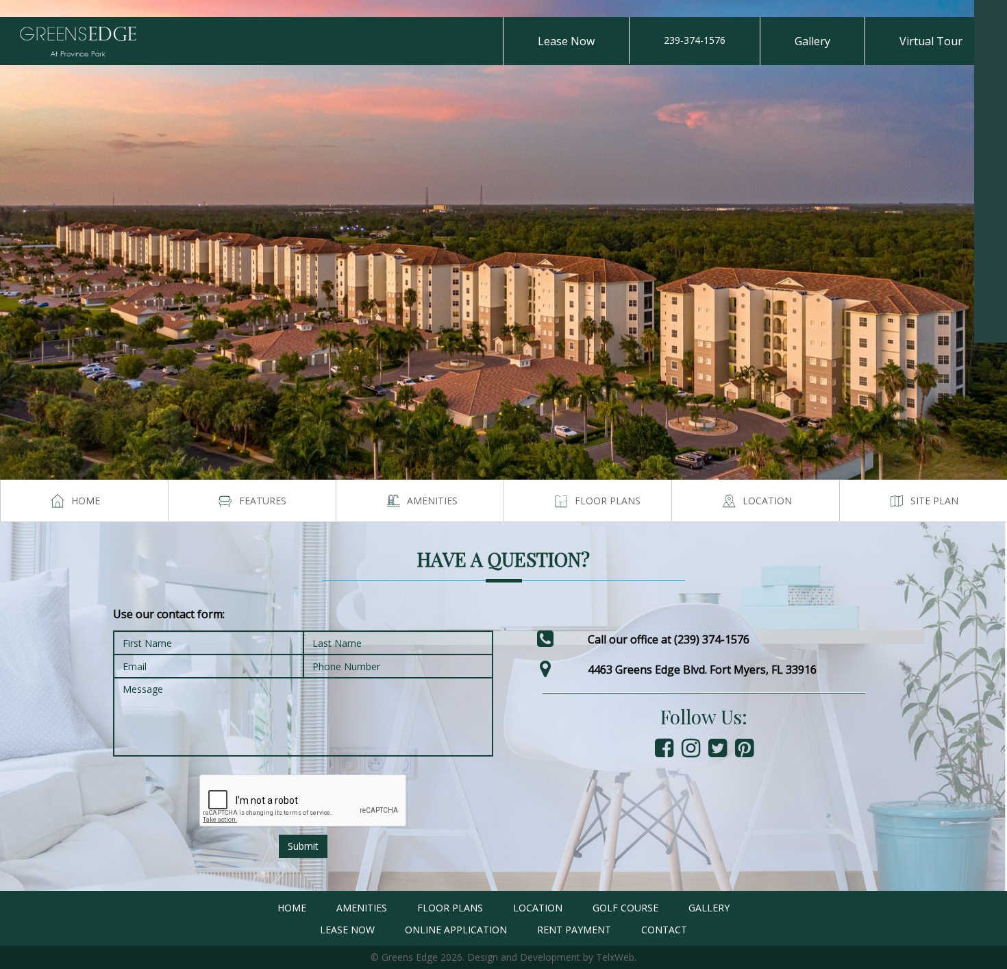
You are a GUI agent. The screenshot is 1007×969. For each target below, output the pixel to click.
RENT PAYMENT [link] (574, 929)
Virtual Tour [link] (930, 41)
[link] (990, 16)
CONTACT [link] (664, 929)
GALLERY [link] (709, 907)
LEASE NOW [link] (347, 929)
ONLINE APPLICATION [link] (456, 929)
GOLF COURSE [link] (625, 907)
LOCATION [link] (537, 907)
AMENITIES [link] (361, 907)
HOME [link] (291, 907)
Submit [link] (303, 846)
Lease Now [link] (566, 41)
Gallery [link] (812, 41)
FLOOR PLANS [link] (450, 907)
